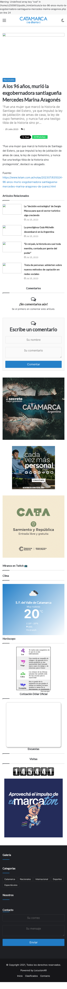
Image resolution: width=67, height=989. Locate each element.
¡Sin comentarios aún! (33, 304)
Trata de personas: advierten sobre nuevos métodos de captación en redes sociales (43, 269)
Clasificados (31, 975)
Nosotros (8, 895)
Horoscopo (45, 691)
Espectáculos (10, 885)
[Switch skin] (62, 21)
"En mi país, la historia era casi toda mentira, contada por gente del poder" (42, 248)
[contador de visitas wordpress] (33, 775)
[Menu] (4, 21)
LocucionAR (40, 970)
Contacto (8, 909)
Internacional (42, 879)
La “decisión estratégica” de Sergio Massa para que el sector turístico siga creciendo (42, 211)
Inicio (20, 975)
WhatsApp (41, 137)
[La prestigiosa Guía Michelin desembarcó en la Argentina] (12, 230)
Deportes (57, 879)
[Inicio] (33, 20)
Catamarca (9, 879)
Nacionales (9, 79)
